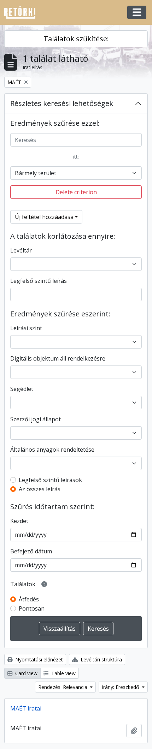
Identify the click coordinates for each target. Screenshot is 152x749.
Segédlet (21, 389)
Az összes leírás (39, 489)
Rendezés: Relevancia (63, 687)
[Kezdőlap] (22, 13)
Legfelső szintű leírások (50, 480)
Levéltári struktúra (100, 659)
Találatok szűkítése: (76, 38)
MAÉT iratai (25, 708)
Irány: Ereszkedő (121, 687)
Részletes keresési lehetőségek (61, 103)
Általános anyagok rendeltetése (52, 449)
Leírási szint (26, 328)
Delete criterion (76, 192)
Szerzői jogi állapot (35, 419)
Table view (63, 673)
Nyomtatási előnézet (38, 659)
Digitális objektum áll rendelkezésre (57, 358)
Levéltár (21, 250)
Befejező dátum (31, 551)
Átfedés (29, 599)
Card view (25, 673)
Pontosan (32, 608)
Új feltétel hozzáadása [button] (44, 217)
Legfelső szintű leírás (38, 281)
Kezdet (19, 521)
